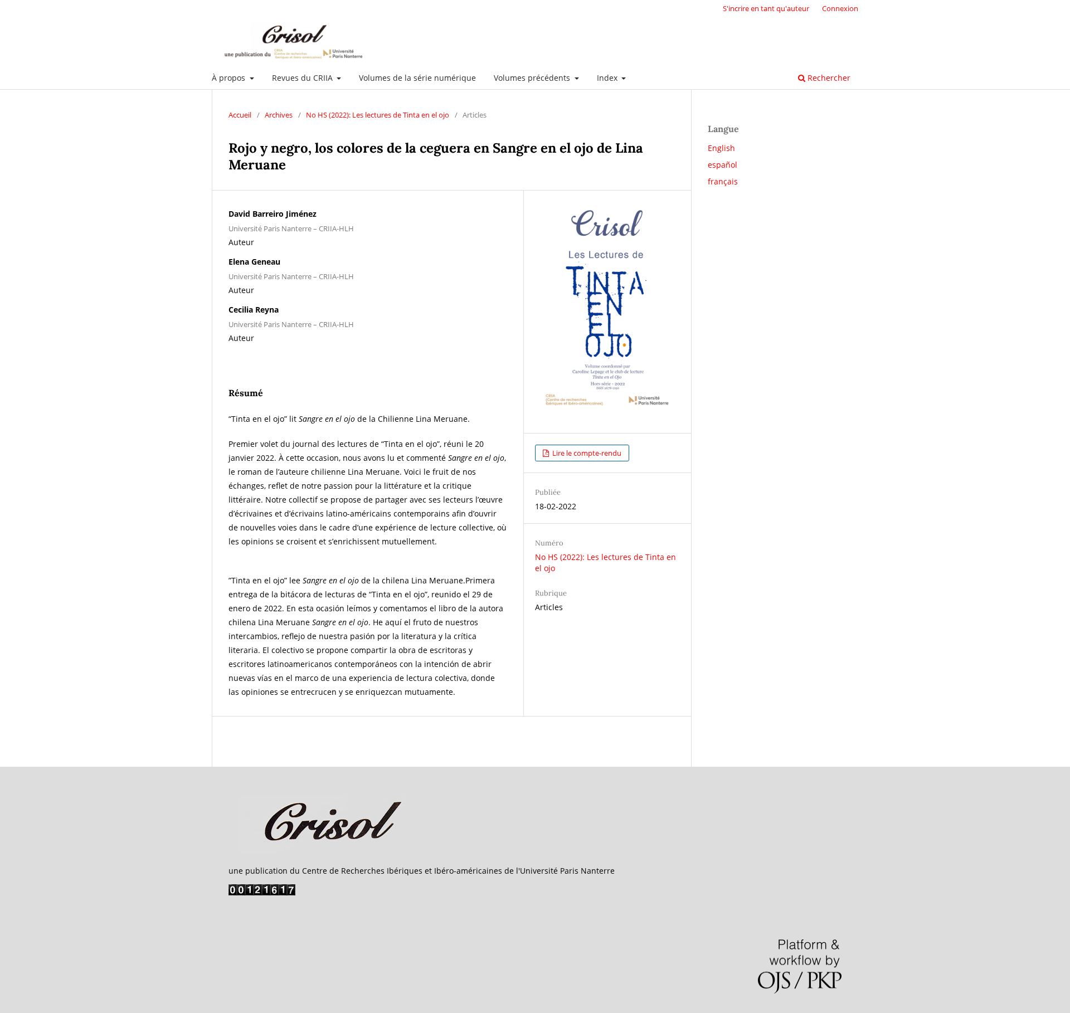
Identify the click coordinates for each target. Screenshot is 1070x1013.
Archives (279, 115)
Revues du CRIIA (303, 77)
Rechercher (827, 77)
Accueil (239, 115)
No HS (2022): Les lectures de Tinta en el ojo (377, 115)
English (721, 148)
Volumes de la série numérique (417, 77)
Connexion (840, 8)
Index (608, 77)
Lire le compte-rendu (586, 453)
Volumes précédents (533, 77)
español (722, 164)
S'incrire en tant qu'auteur (766, 8)
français (723, 181)
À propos (229, 77)
